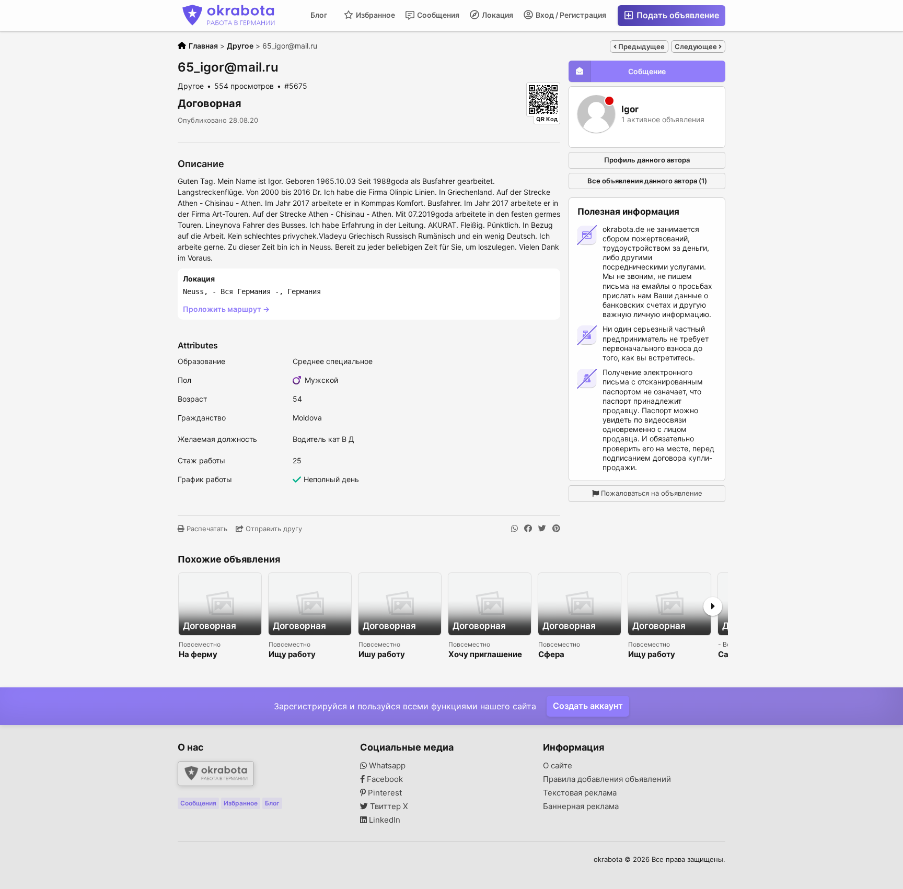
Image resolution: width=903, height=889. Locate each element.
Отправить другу (273, 528)
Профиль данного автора (647, 160)
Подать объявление (676, 15)
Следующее (697, 46)
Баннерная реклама (581, 806)
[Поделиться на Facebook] (528, 528)
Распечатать (205, 528)
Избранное (374, 14)
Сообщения (437, 14)
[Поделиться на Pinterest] (556, 528)
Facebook (384, 779)
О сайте (557, 765)
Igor (630, 109)
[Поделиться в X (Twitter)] (542, 528)
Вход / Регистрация (570, 14)
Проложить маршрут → (226, 309)
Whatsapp (386, 765)
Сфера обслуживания (567, 654)
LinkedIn (383, 820)
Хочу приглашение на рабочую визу (485, 654)
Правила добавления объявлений (607, 779)
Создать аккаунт (588, 705)
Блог (318, 14)
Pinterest (384, 793)
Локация (496, 14)
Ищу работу (292, 654)
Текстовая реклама (580, 793)
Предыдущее (641, 46)
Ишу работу (381, 654)
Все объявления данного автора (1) (647, 181)
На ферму (198, 654)
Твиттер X (388, 806)
